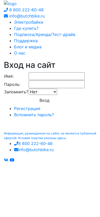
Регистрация (27, 108)
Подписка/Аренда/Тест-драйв (44, 34)
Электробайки (28, 22)
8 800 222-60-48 (26, 9)
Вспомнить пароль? (34, 114)
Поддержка (26, 40)
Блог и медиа (28, 46)
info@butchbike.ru (26, 16)
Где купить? (26, 28)
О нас (19, 53)
